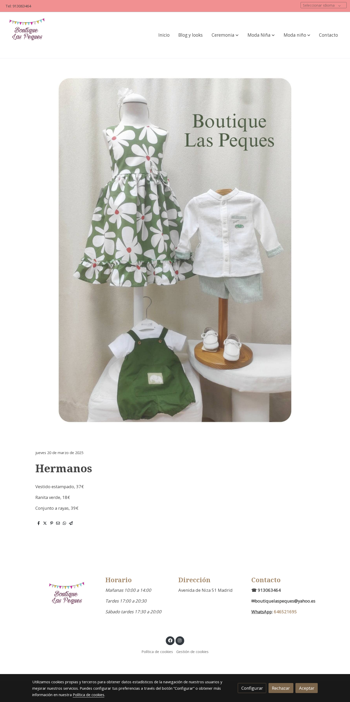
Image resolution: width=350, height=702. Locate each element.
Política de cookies (157, 651)
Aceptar (306, 688)
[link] (28, 35)
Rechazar (281, 688)
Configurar (252, 688)
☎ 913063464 (266, 590)
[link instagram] (180, 640)
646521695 (285, 612)
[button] (225, 35)
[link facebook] (170, 640)
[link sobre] (65, 599)
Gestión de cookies (192, 651)
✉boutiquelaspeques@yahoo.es (283, 601)
